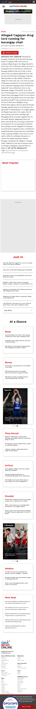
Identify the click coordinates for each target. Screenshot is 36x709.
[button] (13, 426)
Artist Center (20, 679)
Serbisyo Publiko (5, 692)
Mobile (18, 666)
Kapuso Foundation (21, 688)
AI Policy (3, 666)
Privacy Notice (4, 663)
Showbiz (3, 689)
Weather (3, 686)
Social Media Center (21, 668)
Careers (3, 662)
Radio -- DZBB (20, 660)
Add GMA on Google (10, 53)
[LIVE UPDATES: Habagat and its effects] (18, 11)
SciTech (3, 687)
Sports (2, 683)
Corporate (19, 690)
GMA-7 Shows (4, 672)
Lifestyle (3, 690)
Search (18, 672)
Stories (18, 674)
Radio (18, 684)
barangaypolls (23, 150)
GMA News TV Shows (5, 674)
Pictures (19, 685)
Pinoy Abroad (4, 684)
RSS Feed (19, 665)
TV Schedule (4, 675)
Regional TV (20, 691)
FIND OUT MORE (26, 706)
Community (20, 681)
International (20, 682)
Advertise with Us (5, 660)
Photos (19, 659)
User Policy (3, 668)
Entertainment (20, 678)
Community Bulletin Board (7, 693)
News (10, 2)
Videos (18, 657)
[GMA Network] (4, 1)
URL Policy (3, 665)
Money (2, 681)
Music (18, 687)
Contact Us (3, 659)
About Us (3, 657)
